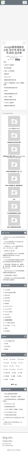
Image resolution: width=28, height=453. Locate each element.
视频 (6, 379)
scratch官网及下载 (9, 341)
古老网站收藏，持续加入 (11, 275)
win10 (21, 369)
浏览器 (7, 376)
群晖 (20, 376)
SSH (12, 366)
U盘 (6, 369)
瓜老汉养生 (8, 317)
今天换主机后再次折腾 (10, 415)
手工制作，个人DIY (10, 325)
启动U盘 (7, 373)
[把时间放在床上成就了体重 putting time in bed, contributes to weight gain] (14, 149)
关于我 (6, 343)
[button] (3, 43)
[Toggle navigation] (25, 2)
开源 (21, 373)
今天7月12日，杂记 (9, 404)
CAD (6, 359)
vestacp (13, 369)
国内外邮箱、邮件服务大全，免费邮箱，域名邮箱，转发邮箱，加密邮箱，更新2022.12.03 (13, 266)
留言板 (6, 349)
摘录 (6, 328)
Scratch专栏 (8, 309)
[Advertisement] (14, 23)
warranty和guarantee (10, 412)
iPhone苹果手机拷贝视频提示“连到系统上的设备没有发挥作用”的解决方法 (13, 261)
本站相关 (7, 331)
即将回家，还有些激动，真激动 (12, 396)
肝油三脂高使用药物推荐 (11, 394)
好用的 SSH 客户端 (9, 251)
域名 (15, 373)
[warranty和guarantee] (14, 121)
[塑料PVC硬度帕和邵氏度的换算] (14, 220)
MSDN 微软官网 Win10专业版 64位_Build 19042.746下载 (13, 242)
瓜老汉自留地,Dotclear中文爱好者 (3, 2)
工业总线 (7, 290)
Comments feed (8, 445)
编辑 (14, 376)
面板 (12, 379)
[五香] (14, 192)
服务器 (7, 303)
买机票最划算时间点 (9, 406)
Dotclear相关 (8, 312)
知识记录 (7, 301)
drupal (7, 363)
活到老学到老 (15, 58)
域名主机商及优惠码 (10, 292)
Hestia (14, 363)
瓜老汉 (8, 56)
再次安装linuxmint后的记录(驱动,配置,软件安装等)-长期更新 (14, 279)
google (17, 59)
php (6, 366)
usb (18, 366)
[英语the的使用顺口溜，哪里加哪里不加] (14, 178)
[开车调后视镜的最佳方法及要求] (14, 206)
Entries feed (7, 444)
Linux (21, 363)
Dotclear (21, 359)
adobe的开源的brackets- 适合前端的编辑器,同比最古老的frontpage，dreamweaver (13, 255)
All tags (14, 384)
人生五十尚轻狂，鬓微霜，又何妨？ (14, 409)
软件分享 (7, 295)
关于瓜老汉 (7, 346)
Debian (13, 359)
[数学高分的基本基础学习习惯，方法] (14, 164)
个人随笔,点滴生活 (10, 323)
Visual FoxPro (9, 306)
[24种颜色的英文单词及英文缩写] (14, 135)
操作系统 (7, 298)
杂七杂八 (7, 314)
